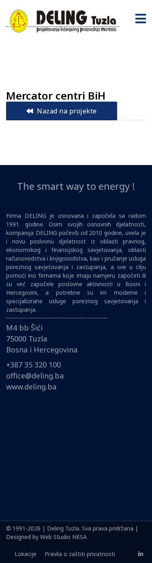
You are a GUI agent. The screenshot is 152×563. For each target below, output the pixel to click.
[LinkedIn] (140, 554)
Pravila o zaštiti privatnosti (80, 554)
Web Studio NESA (63, 537)
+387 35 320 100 (33, 365)
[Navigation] (140, 20)
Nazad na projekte (66, 111)
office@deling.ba (35, 375)
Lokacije (25, 554)
